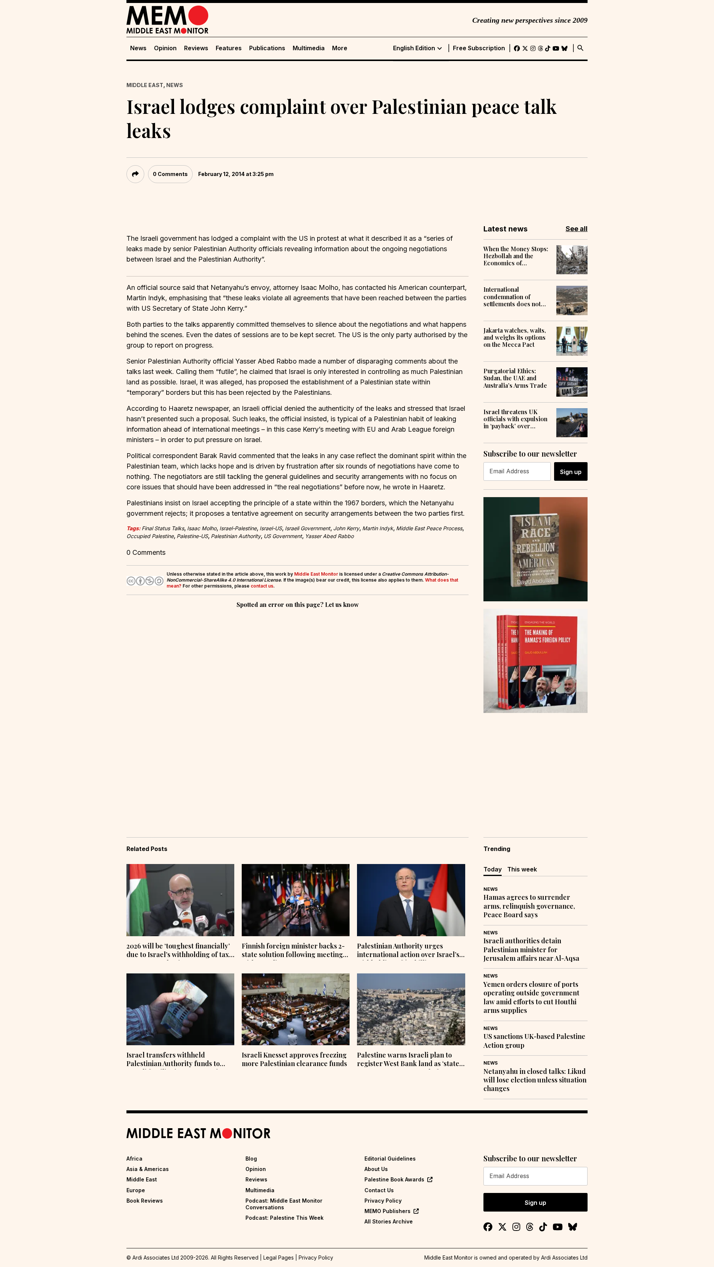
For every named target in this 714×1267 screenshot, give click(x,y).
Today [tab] (492, 869)
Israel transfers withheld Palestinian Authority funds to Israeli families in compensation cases (176, 1060)
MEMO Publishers (387, 1211)
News (138, 48)
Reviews (196, 48)
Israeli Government (307, 528)
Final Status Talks (163, 528)
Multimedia (309, 48)
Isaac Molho (201, 528)
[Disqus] (297, 712)
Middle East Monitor (316, 574)
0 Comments (170, 174)
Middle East (144, 85)
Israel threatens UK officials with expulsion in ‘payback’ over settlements (515, 419)
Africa (134, 1158)
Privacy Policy (383, 1200)
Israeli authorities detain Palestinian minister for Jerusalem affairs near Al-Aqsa (531, 950)
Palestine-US (192, 536)
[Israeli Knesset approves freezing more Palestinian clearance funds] (296, 1009)
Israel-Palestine (238, 528)
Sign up (571, 472)
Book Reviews (144, 1200)
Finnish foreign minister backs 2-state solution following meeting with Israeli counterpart (293, 951)
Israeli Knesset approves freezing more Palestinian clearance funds (294, 1059)
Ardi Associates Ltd (564, 1257)
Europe (135, 1190)
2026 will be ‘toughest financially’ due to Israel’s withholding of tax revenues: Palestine (178, 951)
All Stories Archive (388, 1221)
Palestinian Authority (236, 536)
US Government (283, 536)
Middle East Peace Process (429, 528)
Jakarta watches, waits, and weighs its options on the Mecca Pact (514, 337)
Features (229, 48)
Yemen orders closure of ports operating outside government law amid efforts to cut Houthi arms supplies (531, 997)
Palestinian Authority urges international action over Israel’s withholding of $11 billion (408, 951)
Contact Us (379, 1190)
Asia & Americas (147, 1169)
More (339, 48)
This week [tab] (522, 869)
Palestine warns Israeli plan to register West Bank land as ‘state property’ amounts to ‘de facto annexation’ (408, 1060)
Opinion (165, 48)
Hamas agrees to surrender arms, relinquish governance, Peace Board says (529, 906)
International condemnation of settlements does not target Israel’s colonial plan (515, 296)
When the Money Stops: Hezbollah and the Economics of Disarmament (515, 256)
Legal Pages (278, 1257)
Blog (251, 1158)
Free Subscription (479, 48)
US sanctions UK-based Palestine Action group (534, 1040)
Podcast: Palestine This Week (284, 1218)
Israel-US (271, 528)
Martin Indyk (377, 528)
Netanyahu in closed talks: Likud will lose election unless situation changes (534, 1080)
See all (577, 229)
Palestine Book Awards (394, 1179)
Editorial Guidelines (390, 1158)
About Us (376, 1169)
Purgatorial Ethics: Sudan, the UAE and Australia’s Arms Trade (515, 378)
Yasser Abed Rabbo (329, 536)
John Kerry (346, 528)
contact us (262, 586)
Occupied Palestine (150, 536)
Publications (267, 48)
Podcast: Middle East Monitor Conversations (283, 1203)
